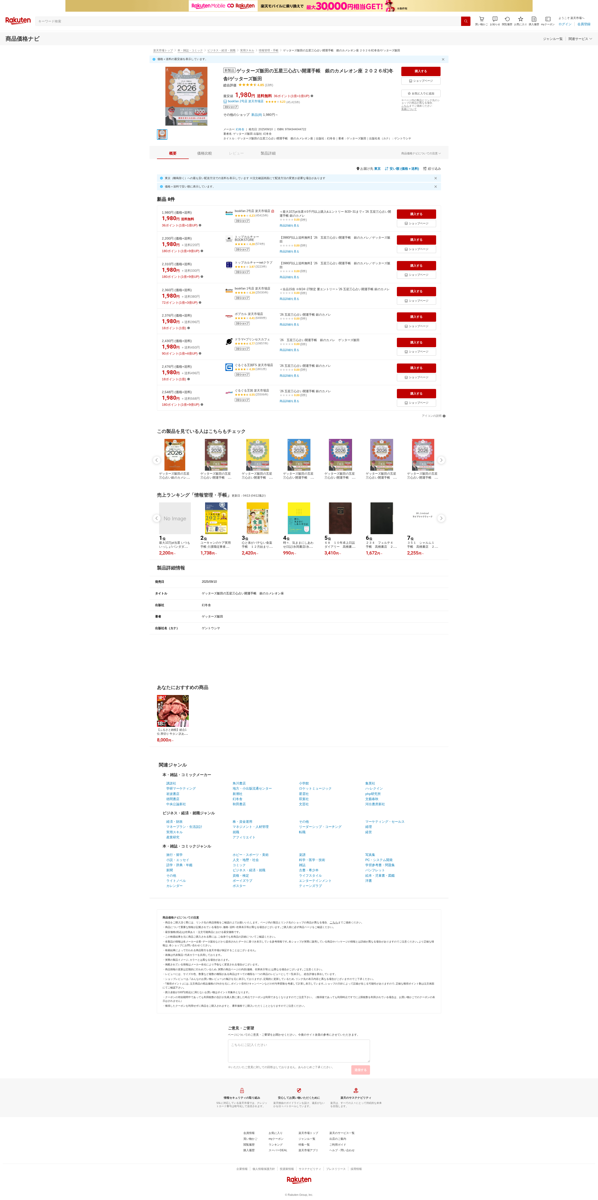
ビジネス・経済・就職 (221, 50)
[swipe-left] (156, 460)
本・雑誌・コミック (190, 50)
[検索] (465, 21)
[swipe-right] (441, 460)
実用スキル (247, 50)
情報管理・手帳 (268, 50)
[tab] (173, 153)
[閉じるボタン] (443, 59)
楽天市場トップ (163, 50)
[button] (495, 21)
